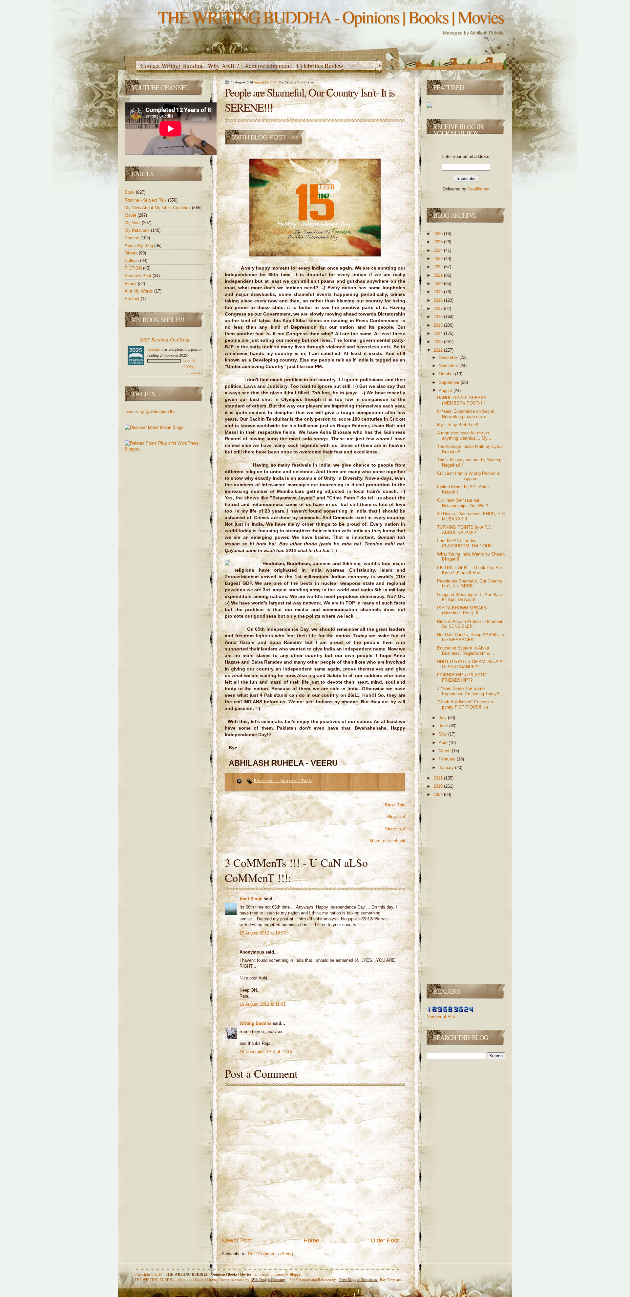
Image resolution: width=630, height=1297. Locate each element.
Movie (131, 215)
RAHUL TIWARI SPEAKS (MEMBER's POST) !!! (462, 400)
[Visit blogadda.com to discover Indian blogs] (154, 427)
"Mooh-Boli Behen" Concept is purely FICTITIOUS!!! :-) (465, 704)
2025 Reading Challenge (164, 339)
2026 (438, 233)
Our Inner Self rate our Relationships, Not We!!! (462, 503)
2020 (438, 283)
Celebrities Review (320, 65)
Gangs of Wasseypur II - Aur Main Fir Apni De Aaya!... (469, 597)
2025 (438, 241)
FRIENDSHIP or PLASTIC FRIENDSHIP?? (462, 677)
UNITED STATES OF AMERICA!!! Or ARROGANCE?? (469, 664)
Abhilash (154, 349)
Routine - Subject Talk (146, 200)
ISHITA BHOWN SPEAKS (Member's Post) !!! (462, 610)
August (446, 390)
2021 (438, 275)
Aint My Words (139, 291)
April (444, 742)
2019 (438, 291)
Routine (132, 237)
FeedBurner (479, 189)
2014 (438, 333)
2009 (438, 794)
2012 (438, 350)
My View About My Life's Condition (158, 207)
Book (130, 192)
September (450, 382)
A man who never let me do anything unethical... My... (464, 435)
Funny (131, 283)
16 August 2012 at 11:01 (262, 1004)
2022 (438, 266)
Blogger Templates (358, 1279)
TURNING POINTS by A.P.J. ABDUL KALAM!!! (464, 530)
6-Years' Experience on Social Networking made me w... (465, 414)
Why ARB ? (223, 65)
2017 (438, 308)
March (445, 750)
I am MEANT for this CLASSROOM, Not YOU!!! (465, 543)
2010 (438, 786)
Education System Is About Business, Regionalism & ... (466, 651)
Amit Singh (252, 898)
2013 (438, 341)
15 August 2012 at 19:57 (263, 933)
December (449, 357)
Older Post (385, 1240)
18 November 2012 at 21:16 (266, 1051)
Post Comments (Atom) (270, 1253)
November (449, 365)
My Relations (138, 230)
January (447, 767)
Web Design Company (268, 1279)
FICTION (134, 268)
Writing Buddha (256, 1023)
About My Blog (139, 245)
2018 (438, 300)
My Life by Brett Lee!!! (458, 424)
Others (132, 253)
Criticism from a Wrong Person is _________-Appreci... (468, 476)
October (447, 373)
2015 (438, 325)
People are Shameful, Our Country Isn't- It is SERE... (469, 584)
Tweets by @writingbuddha (150, 411)
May (443, 734)
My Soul (133, 222)
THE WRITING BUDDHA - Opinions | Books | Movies (331, 16)
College (132, 260)
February (448, 759)
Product (133, 298)
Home (311, 1240)
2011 (438, 778)
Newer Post (236, 1240)
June (444, 725)
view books (194, 373)
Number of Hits (441, 1016)
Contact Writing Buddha (171, 65)
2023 (438, 258)
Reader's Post (139, 275)
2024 (438, 250)
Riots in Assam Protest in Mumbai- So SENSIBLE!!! (470, 624)
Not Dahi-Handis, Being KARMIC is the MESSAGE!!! (470, 637)
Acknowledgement (267, 65)
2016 (438, 316)
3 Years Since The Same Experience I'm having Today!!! (469, 691)
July (443, 717)
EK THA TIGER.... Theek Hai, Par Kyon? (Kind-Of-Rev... (469, 570)
